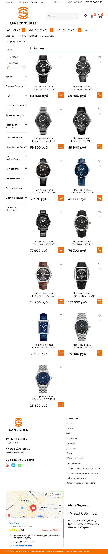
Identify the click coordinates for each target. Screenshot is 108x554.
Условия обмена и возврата (80, 483)
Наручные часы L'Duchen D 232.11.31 (82, 88)
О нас (34, 2)
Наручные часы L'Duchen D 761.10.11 (82, 346)
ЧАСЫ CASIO (13, 30)
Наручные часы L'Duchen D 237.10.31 (43, 139)
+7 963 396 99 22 (18, 448)
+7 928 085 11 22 (93, 2)
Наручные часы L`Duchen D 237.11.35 (43, 191)
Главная (10, 36)
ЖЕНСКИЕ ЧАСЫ (66, 30)
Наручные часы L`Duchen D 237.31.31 (82, 191)
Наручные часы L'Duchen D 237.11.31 (82, 139)
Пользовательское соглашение (82, 473)
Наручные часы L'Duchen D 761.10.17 (43, 398)
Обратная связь (74, 458)
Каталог (23, 2)
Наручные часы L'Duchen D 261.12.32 (43, 294)
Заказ (69, 433)
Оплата (70, 453)
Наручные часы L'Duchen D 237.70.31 (43, 243)
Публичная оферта (76, 478)
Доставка (71, 448)
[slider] (9, 68)
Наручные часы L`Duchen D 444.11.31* (82, 294)
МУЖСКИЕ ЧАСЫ (39, 30)
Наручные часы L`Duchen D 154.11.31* (44, 88)
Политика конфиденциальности (83, 468)
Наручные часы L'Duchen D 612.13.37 (43, 346)
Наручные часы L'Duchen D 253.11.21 (82, 243)
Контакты (11, 2)
